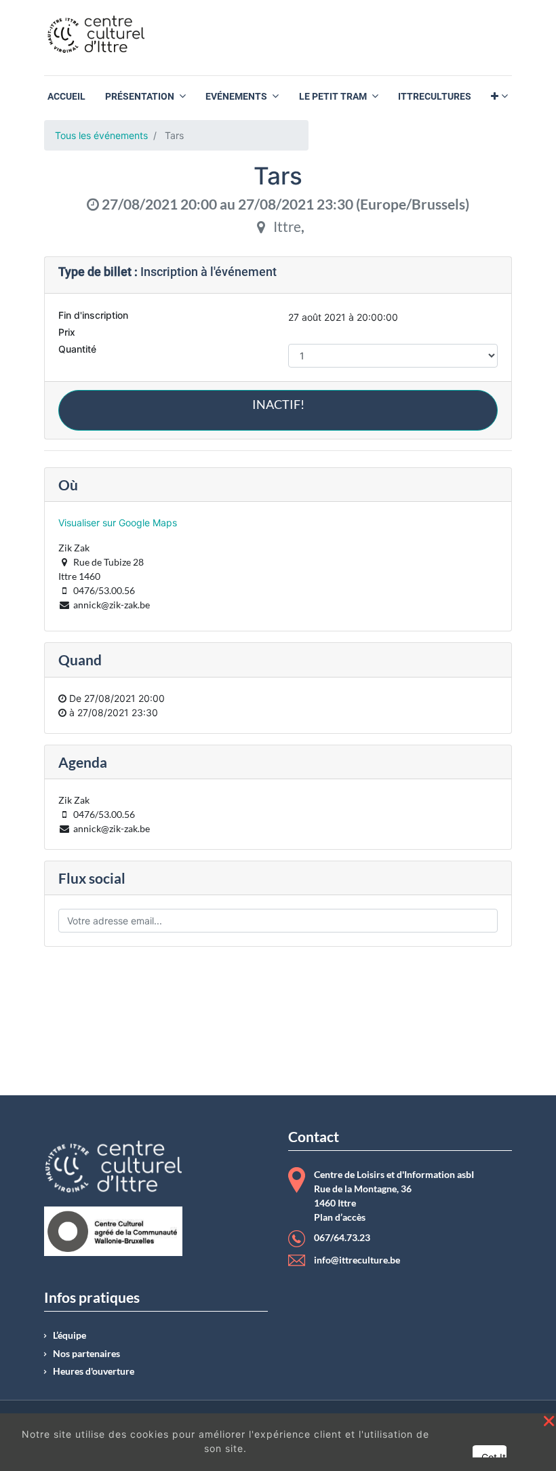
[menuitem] (66, 96)
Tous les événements (101, 135)
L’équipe (69, 1335)
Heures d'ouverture (93, 1371)
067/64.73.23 (342, 1237)
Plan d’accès (339, 1217)
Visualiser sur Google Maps (117, 522)
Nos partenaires (86, 1353)
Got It (493, 1457)
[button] (499, 96)
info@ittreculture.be (357, 1260)
